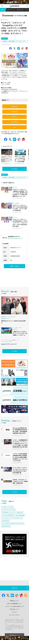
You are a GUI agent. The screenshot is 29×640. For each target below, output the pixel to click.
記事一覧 (3, 9)
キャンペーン (5, 19)
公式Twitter (14, 122)
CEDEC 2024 (19, 512)
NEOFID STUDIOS (6, 526)
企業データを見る (14, 266)
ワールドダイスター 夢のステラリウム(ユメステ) (12, 523)
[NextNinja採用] (14, 544)
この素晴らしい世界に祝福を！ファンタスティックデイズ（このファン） (14, 41)
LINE (14, 127)
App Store (14, 106)
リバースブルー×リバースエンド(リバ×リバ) (12, 518)
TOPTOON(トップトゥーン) (8, 512)
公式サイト (14, 117)
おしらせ (14, 612)
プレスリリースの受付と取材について (14, 606)
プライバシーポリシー (14, 615)
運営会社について (14, 600)
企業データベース (11, 9)
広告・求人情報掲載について (14, 603)
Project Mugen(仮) (20, 515)
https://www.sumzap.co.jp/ (14, 238)
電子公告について (14, 609)
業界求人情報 (20, 9)
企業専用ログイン (13, 635)
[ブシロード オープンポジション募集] (14, 15)
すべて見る (14, 169)
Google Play (14, 111)
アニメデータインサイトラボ (8, 509)
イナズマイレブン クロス (7, 507)
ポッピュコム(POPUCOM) (7, 515)
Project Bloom (5, 520)
